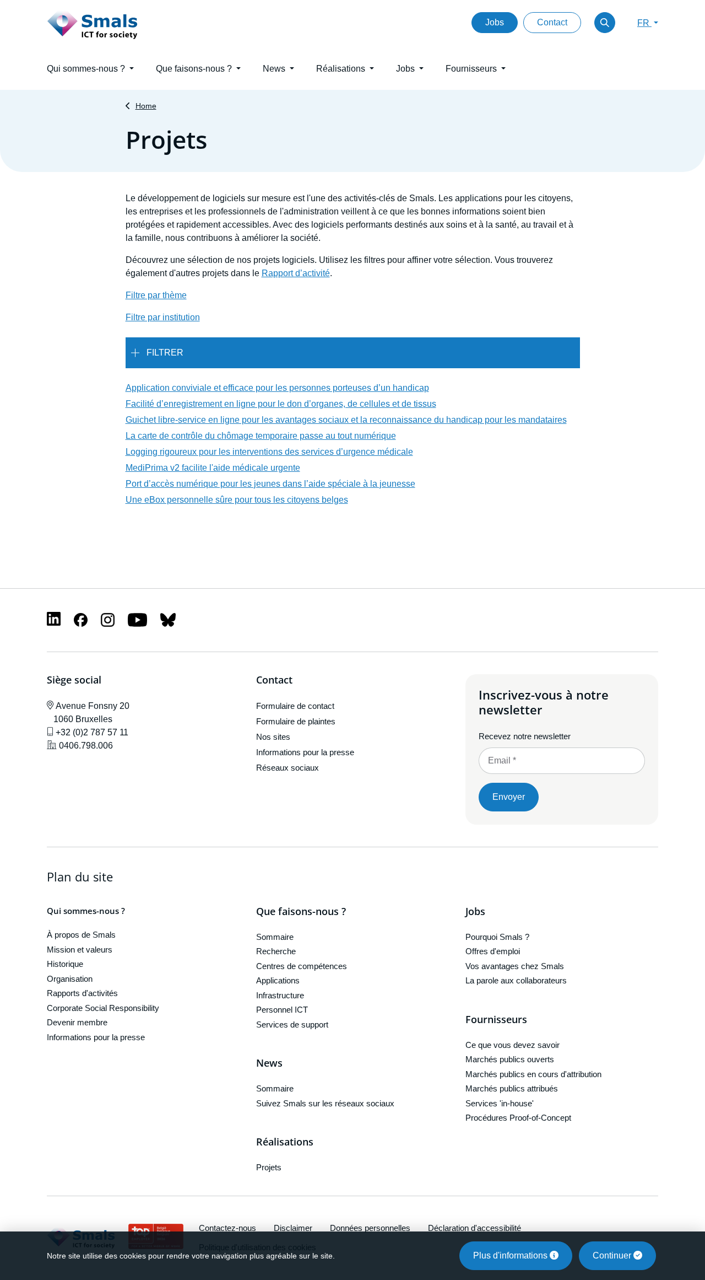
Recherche (276, 951)
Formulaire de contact (295, 706)
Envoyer (508, 797)
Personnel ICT (282, 1009)
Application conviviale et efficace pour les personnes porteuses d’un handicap (277, 387)
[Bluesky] (168, 619)
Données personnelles (370, 1228)
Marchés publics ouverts (509, 1059)
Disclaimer (293, 1228)
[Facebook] (81, 619)
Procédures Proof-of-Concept (518, 1117)
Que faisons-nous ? (301, 912)
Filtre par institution (163, 317)
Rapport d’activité (296, 273)
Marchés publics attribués (511, 1088)
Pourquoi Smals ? (497, 937)
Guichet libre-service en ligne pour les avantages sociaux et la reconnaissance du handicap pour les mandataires (346, 419)
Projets (268, 1167)
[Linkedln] (54, 618)
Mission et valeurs (79, 949)
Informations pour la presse (305, 752)
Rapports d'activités (82, 993)
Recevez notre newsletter (525, 736)
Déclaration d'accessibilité (474, 1228)
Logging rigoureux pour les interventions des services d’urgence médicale (269, 451)
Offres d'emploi (492, 951)
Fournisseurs (496, 1020)
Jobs (494, 22)
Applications (278, 980)
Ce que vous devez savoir (512, 1045)
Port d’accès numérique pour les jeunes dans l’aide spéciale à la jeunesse (270, 483)
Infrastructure (280, 995)
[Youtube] (137, 619)
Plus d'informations (511, 1255)
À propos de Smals (81, 934)
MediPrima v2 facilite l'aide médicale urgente (213, 467)
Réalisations (284, 1142)
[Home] (92, 22)
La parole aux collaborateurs (516, 980)
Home (145, 105)
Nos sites (273, 736)
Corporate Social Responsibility (103, 1008)
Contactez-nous (227, 1228)
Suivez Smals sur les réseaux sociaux (325, 1103)
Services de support (292, 1024)
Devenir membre (77, 1022)
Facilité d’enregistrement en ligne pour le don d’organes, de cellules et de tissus (281, 403)
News (269, 1063)
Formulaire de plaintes (295, 721)
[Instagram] (108, 619)
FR (644, 23)
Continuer (613, 1255)
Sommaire (275, 937)
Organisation (70, 978)
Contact (552, 22)
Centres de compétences (301, 966)
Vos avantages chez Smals (514, 966)
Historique (65, 964)
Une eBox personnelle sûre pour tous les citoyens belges (237, 499)
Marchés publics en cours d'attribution (533, 1074)
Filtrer (165, 352)
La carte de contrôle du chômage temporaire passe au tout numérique (261, 435)
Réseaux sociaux (287, 767)
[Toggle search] (604, 22)
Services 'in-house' (499, 1103)
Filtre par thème (156, 295)
